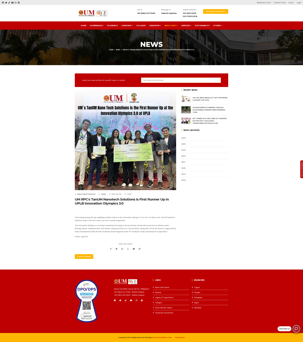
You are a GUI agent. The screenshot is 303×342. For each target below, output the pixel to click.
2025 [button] (183, 138)
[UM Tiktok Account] (9, 2)
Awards (158, 292)
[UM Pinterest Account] (19, 2)
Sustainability (202, 25)
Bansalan (197, 307)
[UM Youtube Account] (13, 2)
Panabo (197, 292)
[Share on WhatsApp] (128, 249)
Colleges (141, 25)
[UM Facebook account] (3, 2)
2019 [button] (183, 174)
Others (217, 25)
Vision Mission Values (163, 307)
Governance (96, 25)
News (118, 50)
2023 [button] (183, 150)
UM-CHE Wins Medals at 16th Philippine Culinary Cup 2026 (210, 99)
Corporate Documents (164, 313)
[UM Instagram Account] (16, 2)
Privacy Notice (180, 337)
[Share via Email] (133, 249)
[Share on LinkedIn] (122, 249)
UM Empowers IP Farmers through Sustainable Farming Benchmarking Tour (209, 110)
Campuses (126, 25)
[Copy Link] (139, 249)
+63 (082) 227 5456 (146, 13)
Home (83, 25)
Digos (196, 302)
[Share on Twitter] (116, 249)
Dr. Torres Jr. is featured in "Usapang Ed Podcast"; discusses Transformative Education (210, 121)
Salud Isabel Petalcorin (86, 194)
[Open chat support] (296, 329)
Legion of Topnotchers (164, 297)
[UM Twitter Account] (6, 2)
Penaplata (198, 297)
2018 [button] (183, 180)
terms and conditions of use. (162, 337)
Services (185, 25)
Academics (112, 25)
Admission (154, 25)
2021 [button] (183, 162)
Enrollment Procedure (215, 11)
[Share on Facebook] (111, 249)
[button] (289, 329)
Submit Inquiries (169, 13)
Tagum (197, 287)
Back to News (84, 256)
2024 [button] (183, 144)
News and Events (162, 287)
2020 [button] (183, 168)
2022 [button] (183, 156)
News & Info (171, 25)
